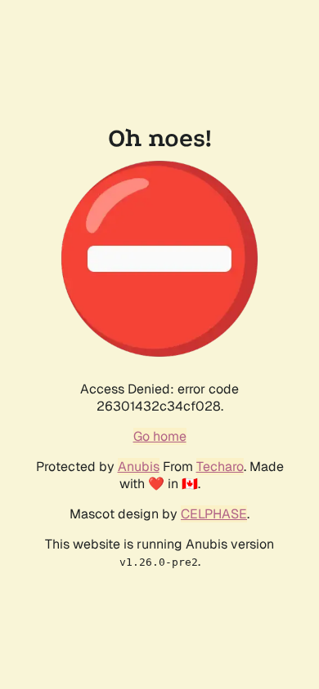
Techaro (220, 466)
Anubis (139, 466)
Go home (159, 436)
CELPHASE (214, 513)
